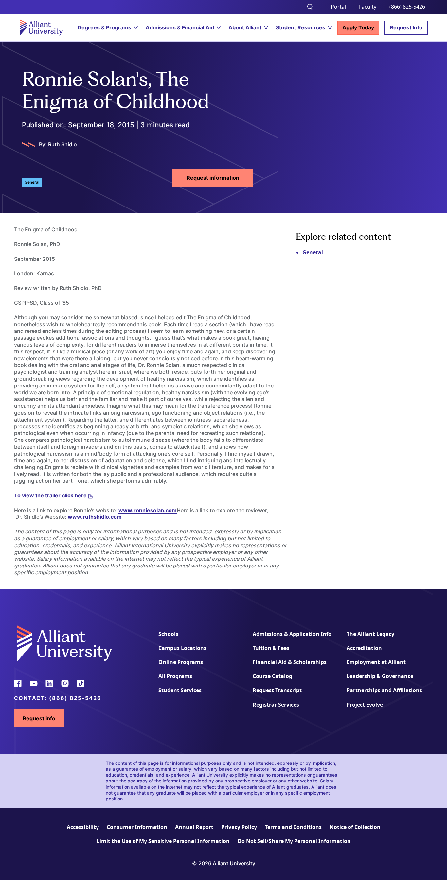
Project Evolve (365, 704)
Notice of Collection (355, 827)
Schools (168, 634)
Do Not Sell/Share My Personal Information (294, 841)
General (312, 252)
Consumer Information (137, 827)
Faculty (367, 6)
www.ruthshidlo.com (95, 516)
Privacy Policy (239, 827)
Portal (338, 6)
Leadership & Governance (380, 676)
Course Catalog (272, 676)
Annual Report (194, 827)
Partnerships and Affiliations (384, 690)
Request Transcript (277, 690)
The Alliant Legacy (370, 634)
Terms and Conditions (293, 827)
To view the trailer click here (50, 495)
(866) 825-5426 (407, 6)
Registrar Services (276, 704)
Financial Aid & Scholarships (290, 662)
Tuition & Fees (271, 648)
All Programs (175, 676)
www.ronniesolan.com (147, 510)
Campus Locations (182, 648)
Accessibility (83, 827)
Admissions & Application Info (292, 634)
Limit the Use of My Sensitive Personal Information (163, 841)
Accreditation (364, 648)
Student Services (180, 690)
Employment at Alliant (376, 662)
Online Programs (180, 662)
